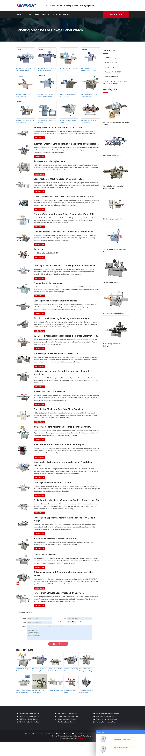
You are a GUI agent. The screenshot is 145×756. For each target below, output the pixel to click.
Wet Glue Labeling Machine (66, 722)
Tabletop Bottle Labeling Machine (106, 722)
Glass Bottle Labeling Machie (55, 690)
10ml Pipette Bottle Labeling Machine (71, 670)
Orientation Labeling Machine (67, 719)
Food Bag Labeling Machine (110, 282)
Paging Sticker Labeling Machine (68, 716)
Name (24, 618)
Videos (58, 14)
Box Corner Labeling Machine (105, 716)
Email (64, 618)
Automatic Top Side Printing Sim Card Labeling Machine (55, 670)
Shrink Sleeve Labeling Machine (29, 722)
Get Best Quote (39, 138)
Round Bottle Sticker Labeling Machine (114, 313)
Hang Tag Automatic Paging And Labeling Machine (23, 691)
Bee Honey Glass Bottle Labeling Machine (38, 691)
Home (19, 14)
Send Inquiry (60, 644)
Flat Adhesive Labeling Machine (67, 713)
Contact (66, 14)
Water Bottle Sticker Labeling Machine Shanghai (86, 670)
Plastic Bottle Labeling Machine (22, 670)
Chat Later (130, 750)
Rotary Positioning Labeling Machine (107, 713)
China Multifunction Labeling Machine (114, 219)
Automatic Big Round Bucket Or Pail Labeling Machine (39, 670)
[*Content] (22, 640)
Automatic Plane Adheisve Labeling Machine (86, 691)
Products (36, 14)
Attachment (63, 622)
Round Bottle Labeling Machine (29, 716)
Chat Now (120, 750)
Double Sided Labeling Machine (29, 713)
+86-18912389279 (55, 6)
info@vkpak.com (88, 6)
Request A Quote (115, 14)
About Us (27, 14)
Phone (24, 622)
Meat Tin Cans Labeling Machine (112, 155)
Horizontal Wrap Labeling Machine (70, 691)
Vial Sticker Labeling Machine (28, 719)
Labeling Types (48, 14)
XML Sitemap (81, 738)
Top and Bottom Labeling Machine (106, 719)
